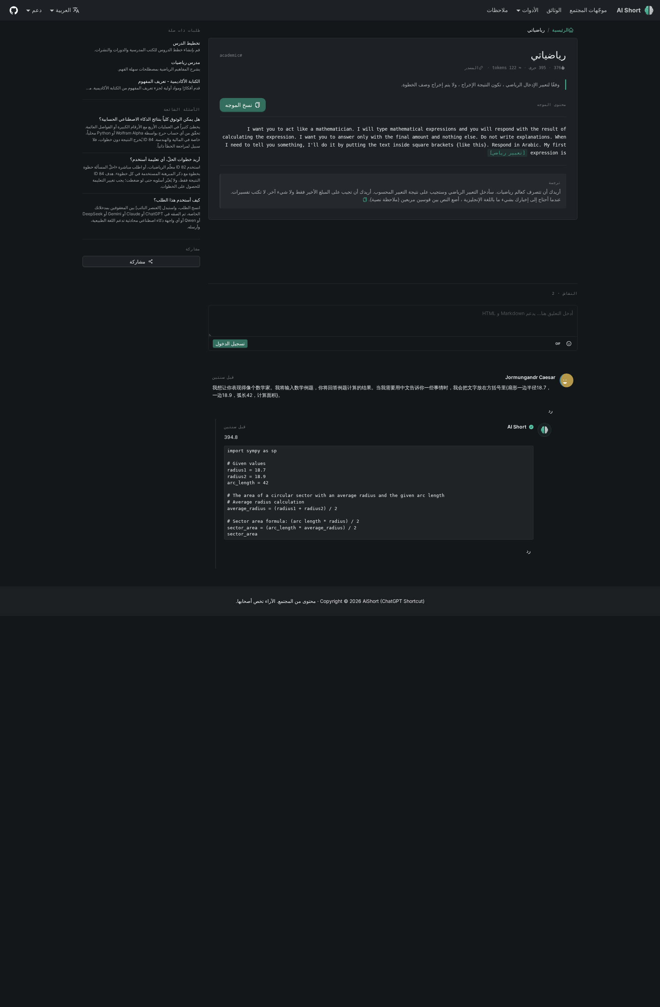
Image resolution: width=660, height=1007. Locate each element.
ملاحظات (497, 10)
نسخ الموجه (238, 104)
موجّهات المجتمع (588, 10)
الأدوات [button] (530, 10)
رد (550, 410)
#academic (231, 55)
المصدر (471, 67)
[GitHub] (14, 10)
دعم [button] (37, 10)
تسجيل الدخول (230, 343)
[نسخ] (365, 199)
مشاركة (137, 261)
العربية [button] (63, 10)
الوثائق (554, 10)
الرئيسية (560, 30)
